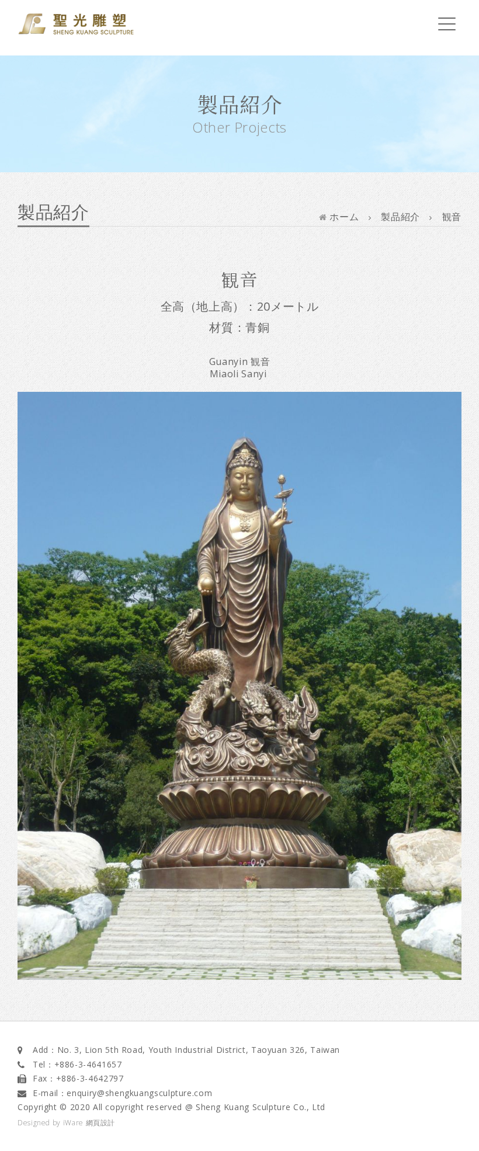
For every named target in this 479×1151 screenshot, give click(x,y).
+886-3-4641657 (88, 1064)
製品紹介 (400, 216)
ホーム (343, 216)
